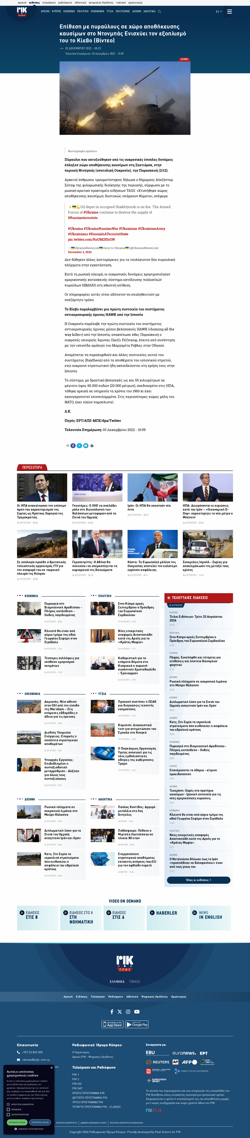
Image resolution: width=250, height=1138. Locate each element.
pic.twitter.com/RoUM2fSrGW (91, 239)
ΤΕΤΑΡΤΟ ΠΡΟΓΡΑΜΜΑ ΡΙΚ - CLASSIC (96, 1107)
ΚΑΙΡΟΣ (173, 766)
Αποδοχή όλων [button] (17, 1122)
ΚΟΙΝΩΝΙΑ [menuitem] (69, 11)
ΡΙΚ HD (76, 1084)
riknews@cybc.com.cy (36, 1060)
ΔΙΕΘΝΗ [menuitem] (136, 11)
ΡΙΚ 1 (75, 1075)
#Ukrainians (78, 234)
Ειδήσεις (81, 997)
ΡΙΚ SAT (77, 1088)
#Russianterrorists (83, 218)
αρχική (22, 3)
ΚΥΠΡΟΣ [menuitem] (56, 11)
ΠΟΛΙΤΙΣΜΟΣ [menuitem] (123, 11)
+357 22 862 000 (32, 1052)
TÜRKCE (134, 982)
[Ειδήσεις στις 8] (38, 918)
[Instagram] (128, 1012)
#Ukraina (75, 228)
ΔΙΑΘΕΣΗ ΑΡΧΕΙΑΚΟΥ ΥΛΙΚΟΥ (93, 1123)
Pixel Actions (163, 1132)
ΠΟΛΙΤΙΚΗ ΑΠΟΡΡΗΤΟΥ (66, 1123)
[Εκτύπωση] (91, 445)
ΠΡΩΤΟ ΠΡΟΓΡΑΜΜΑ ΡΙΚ (88, 1093)
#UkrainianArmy (151, 228)
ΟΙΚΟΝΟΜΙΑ (32, 694)
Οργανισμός (178, 997)
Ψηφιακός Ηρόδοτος (154, 997)
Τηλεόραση (98, 997)
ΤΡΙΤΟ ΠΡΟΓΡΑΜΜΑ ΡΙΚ (87, 1102)
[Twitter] (119, 1012)
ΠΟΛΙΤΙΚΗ (105, 596)
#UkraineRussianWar (101, 228)
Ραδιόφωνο (115, 997)
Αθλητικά (132, 997)
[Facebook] (112, 1012)
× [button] (51, 1068)
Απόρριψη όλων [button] (40, 1122)
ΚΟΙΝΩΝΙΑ (31, 596)
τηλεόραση (49, 3)
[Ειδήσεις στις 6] (124, 918)
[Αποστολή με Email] (85, 445)
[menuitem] (159, 11)
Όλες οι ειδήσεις (197, 880)
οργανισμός (135, 3)
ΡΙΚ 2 (75, 1079)
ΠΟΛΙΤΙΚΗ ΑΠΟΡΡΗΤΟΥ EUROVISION (126, 1123)
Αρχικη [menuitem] (45, 11)
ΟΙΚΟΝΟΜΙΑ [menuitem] (97, 11)
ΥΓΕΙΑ (102, 694)
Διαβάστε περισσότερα (32, 1098)
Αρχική (68, 997)
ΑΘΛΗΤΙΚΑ (105, 799)
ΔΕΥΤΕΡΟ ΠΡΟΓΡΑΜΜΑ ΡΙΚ (89, 1098)
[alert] (28, 1100)
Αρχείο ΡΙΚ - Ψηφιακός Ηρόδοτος (92, 1057)
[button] (8, 1104)
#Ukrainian (128, 228)
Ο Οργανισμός (80, 1052)
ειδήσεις (34, 3)
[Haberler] (167, 918)
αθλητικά (80, 3)
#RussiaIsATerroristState (108, 234)
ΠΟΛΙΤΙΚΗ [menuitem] (82, 11)
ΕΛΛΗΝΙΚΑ (117, 982)
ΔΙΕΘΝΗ (184, 59)
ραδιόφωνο (65, 3)
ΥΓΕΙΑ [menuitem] (110, 11)
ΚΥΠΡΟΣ (174, 612)
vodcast (121, 3)
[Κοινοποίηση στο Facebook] (73, 445)
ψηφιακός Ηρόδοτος (101, 3)
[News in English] (210, 918)
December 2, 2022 (80, 252)
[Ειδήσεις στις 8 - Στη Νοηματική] (81, 918)
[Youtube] (137, 1012)
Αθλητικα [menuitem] (150, 11)
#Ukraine (91, 212)
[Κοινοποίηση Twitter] (79, 445)
